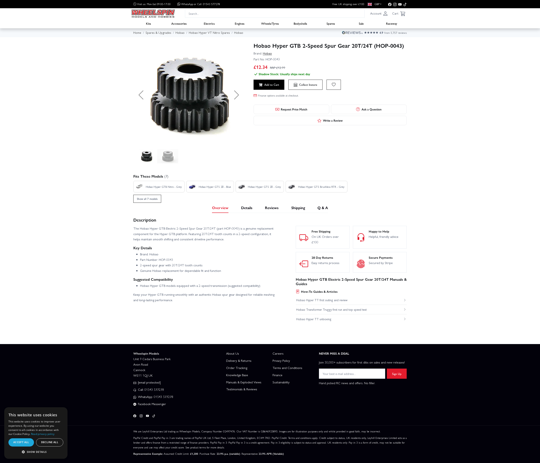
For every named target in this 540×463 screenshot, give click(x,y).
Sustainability (281, 382)
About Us (232, 353)
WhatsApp (200, 4)
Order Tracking (236, 367)
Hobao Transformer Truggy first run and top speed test (331, 309)
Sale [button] (361, 23)
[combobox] (275, 13)
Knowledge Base (237, 375)
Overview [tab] (220, 207)
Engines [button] (239, 23)
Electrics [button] (209, 23)
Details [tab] (246, 207)
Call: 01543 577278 (150, 389)
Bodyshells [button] (300, 23)
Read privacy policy (43, 434)
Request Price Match (294, 109)
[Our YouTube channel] (400, 4)
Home (137, 32)
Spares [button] (331, 23)
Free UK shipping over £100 (348, 4)
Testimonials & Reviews (241, 389)
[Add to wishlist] (334, 85)
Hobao (267, 53)
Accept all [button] (21, 442)
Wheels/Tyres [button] (270, 23)
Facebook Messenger (151, 404)
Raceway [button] (391, 23)
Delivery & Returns (238, 360)
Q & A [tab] (322, 207)
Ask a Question (372, 109)
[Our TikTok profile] (405, 4)
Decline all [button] (49, 442)
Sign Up (396, 374)
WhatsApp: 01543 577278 (155, 396)
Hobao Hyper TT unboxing (313, 319)
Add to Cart (271, 84)
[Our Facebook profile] (390, 4)
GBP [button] (376, 4)
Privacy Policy (281, 360)
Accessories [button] (179, 23)
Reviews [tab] (272, 207)
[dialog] (36, 433)
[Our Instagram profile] (395, 4)
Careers (278, 353)
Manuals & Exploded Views (243, 382)
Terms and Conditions (287, 367)
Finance (277, 375)
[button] (379, 13)
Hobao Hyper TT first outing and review (321, 300)
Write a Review (333, 120)
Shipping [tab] (298, 207)
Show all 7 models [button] (147, 199)
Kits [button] (148, 23)
